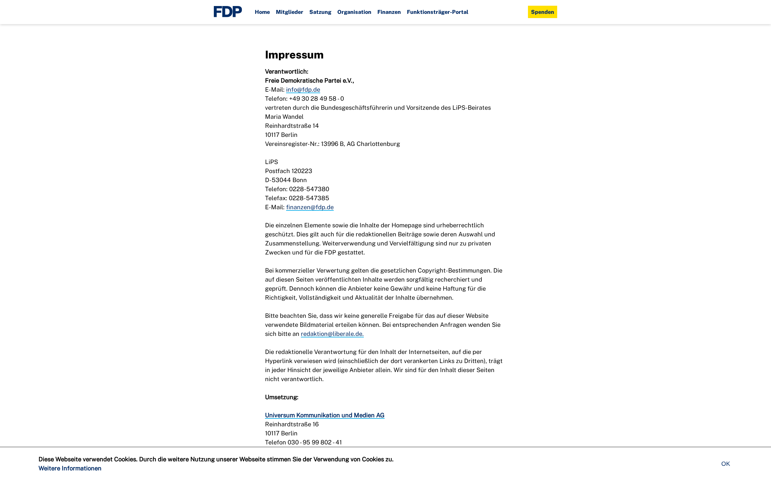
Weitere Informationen (70, 468)
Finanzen (389, 12)
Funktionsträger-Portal (437, 12)
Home (262, 12)
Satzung (320, 12)
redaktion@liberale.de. (332, 333)
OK (725, 463)
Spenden (542, 12)
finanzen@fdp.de (310, 207)
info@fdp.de (303, 89)
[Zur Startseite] (228, 12)
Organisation (354, 12)
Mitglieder (289, 12)
